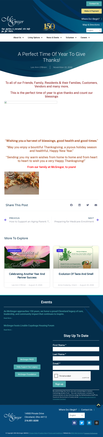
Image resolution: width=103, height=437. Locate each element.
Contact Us (86, 409)
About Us (17, 37)
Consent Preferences (90, 433)
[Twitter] (82, 423)
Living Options (34, 37)
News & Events (53, 37)
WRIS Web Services (77, 433)
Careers (84, 37)
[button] (71, 205)
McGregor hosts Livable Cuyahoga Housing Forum (29, 325)
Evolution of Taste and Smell (76, 274)
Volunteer (70, 37)
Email (56, 363)
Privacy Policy (33, 433)
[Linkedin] (89, 423)
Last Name (59, 354)
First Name (59, 345)
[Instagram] (96, 423)
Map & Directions (91, 24)
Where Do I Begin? (90, 19)
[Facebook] (74, 423)
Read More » (8, 318)
